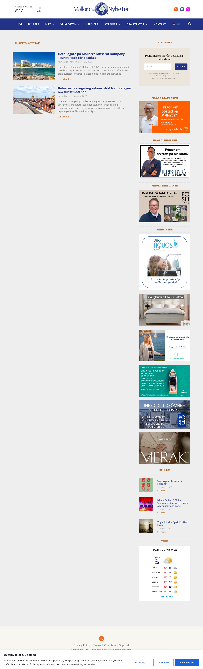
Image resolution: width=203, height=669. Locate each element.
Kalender (92, 24)
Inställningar (141, 662)
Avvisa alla (163, 662)
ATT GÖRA (110, 24)
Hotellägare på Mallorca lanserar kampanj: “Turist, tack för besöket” (91, 56)
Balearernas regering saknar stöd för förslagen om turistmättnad (94, 90)
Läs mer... (161, 490)
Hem (19, 24)
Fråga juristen (165, 140)
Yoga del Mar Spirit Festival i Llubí (173, 523)
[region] (101, 659)
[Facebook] (182, 9)
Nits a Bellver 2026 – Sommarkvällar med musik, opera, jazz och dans (173, 503)
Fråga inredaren (164, 185)
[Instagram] (188, 9)
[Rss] (176, 9)
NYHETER (33, 24)
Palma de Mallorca (165, 549)
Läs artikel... (64, 78)
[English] (174, 24)
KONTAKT (160, 24)
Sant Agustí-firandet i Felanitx (169, 482)
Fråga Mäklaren (165, 98)
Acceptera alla (186, 662)
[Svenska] (179, 24)
